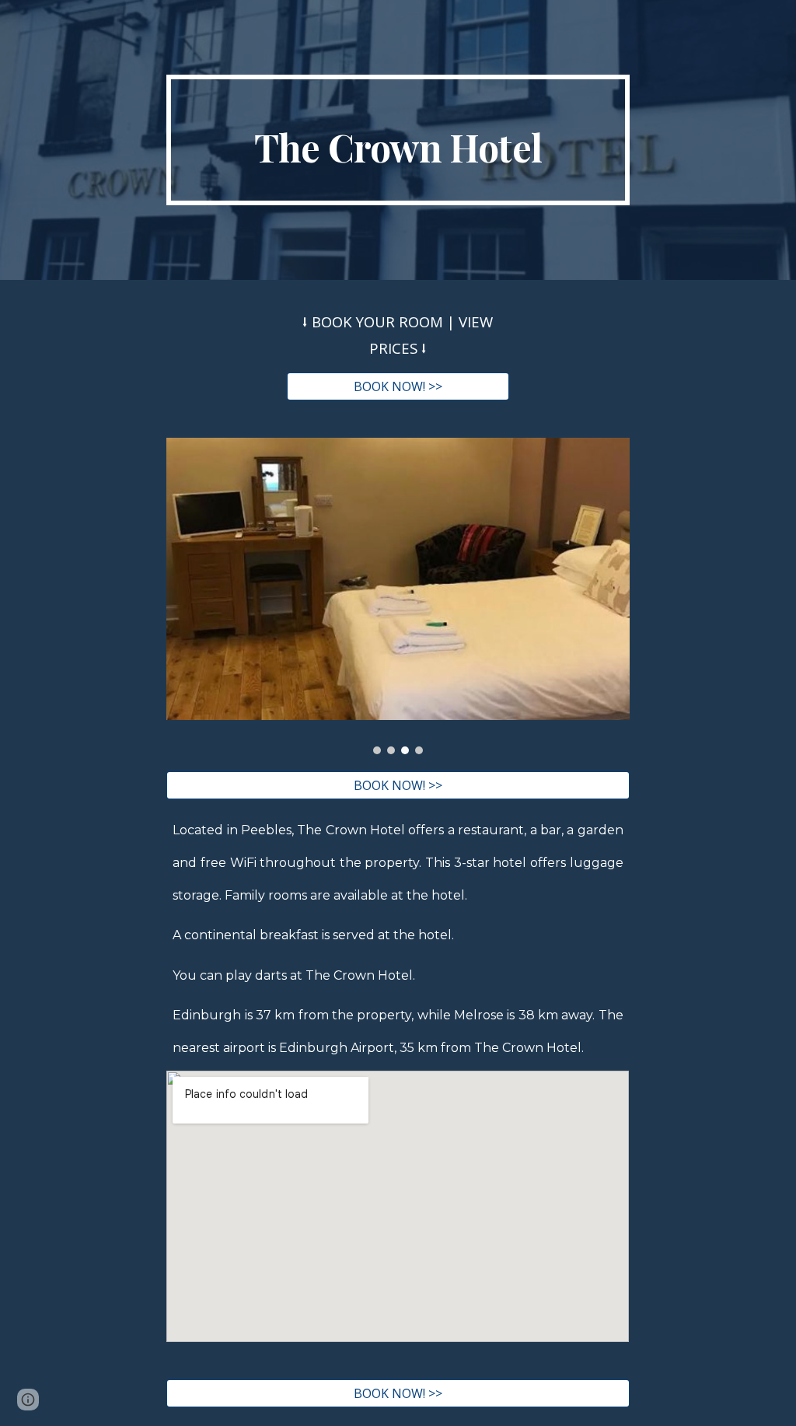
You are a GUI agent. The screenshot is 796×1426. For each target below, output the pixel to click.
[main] (397, 140)
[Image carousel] (397, 596)
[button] (28, 1399)
